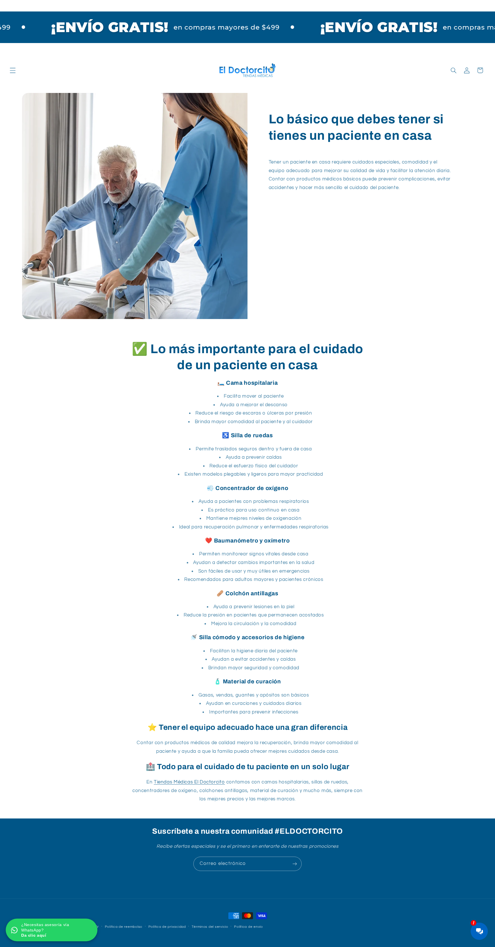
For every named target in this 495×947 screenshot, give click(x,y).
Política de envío (248, 926)
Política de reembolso (123, 926)
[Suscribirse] (294, 864)
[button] (12, 70)
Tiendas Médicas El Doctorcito (189, 782)
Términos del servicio (210, 926)
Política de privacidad (167, 926)
